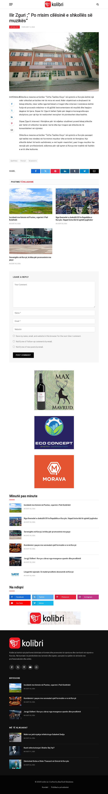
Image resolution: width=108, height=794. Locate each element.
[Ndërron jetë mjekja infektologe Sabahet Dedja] (15, 737)
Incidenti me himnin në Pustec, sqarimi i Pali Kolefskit (28, 218)
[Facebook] (11, 103)
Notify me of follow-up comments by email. (34, 341)
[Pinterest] (11, 123)
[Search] (97, 4)
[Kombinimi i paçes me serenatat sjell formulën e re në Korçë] (15, 548)
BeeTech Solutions (65, 782)
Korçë (23, 161)
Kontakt (45, 787)
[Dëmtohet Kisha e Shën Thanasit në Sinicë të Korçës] (15, 764)
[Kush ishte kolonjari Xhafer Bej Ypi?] (15, 750)
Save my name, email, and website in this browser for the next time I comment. (48, 336)
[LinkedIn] (11, 116)
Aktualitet (14, 27)
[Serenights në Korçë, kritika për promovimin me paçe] (30, 241)
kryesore (33, 161)
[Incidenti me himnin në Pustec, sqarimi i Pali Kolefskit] (30, 201)
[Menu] (11, 4)
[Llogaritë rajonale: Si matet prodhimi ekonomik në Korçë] (15, 574)
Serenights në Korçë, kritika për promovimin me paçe (30, 258)
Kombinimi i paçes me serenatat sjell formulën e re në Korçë (50, 545)
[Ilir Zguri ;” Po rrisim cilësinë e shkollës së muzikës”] (54, 61)
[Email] (11, 129)
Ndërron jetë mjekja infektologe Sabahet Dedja (44, 734)
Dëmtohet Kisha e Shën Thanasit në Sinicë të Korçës (46, 761)
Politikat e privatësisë (60, 787)
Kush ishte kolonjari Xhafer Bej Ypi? (39, 748)
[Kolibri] (54, 4)
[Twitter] (11, 110)
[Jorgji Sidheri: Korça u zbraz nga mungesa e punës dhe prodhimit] (15, 561)
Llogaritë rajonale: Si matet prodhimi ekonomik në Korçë (48, 572)
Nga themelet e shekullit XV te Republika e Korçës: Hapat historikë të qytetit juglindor (74, 218)
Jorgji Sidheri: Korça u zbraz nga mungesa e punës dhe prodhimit (52, 558)
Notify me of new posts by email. (29, 347)
